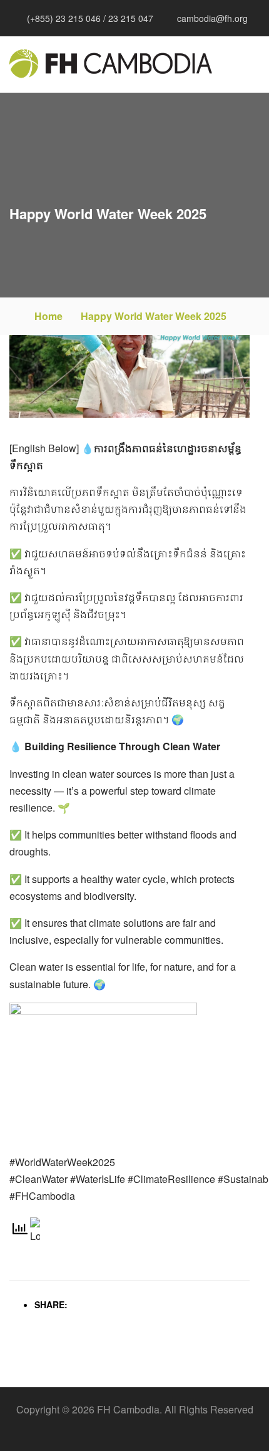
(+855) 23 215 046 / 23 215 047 (90, 18)
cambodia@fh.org (212, 18)
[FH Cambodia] (110, 63)
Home (48, 316)
